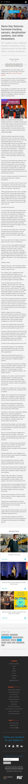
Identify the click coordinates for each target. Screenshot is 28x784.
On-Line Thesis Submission (14, 706)
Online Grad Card (14, 701)
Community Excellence (14, 663)
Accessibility (14, 675)
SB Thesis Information (14, 697)
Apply (14, 668)
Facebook (7, 65)
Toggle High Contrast (14, 680)
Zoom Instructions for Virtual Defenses (14, 709)
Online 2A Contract (14, 694)
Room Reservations (14, 723)
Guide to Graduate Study (14, 711)
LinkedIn (14, 65)
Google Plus (17, 65)
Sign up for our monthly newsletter (14, 756)
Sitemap (14, 671)
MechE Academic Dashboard (14, 690)
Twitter (10, 65)
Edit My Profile (13, 728)
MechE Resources (14, 725)
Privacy (14, 673)
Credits (14, 678)
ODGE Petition (14, 704)
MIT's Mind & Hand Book (14, 713)
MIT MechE (5, 2)
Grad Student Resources (14, 699)
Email (21, 65)
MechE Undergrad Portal (14, 692)
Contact (14, 666)
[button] (26, 2)
